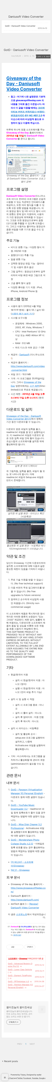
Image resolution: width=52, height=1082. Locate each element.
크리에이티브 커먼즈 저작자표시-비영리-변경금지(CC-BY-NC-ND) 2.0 (28, 111)
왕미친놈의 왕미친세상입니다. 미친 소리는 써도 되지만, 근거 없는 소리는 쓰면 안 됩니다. (19, 1014)
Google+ (42, 1078)
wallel (39, 1075)
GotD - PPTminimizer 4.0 (18, 981)
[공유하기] (17, 947)
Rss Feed (9, 1078)
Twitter (19, 1078)
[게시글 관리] (20, 947)
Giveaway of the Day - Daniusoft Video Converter (24, 83)
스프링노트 (21, 914)
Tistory (23, 1075)
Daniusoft (24, 354)
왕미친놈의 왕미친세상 (19, 1007)
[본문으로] (17, 935)
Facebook (27, 1078)
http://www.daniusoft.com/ (25, 899)
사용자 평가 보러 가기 (23, 313)
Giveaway (23, 958)
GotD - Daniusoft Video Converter (20, 26)
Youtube (35, 1078)
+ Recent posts (10, 1061)
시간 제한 (34, 386)
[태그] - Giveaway (20, 870)
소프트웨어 (12, 958)
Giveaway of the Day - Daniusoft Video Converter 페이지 (23, 417)
